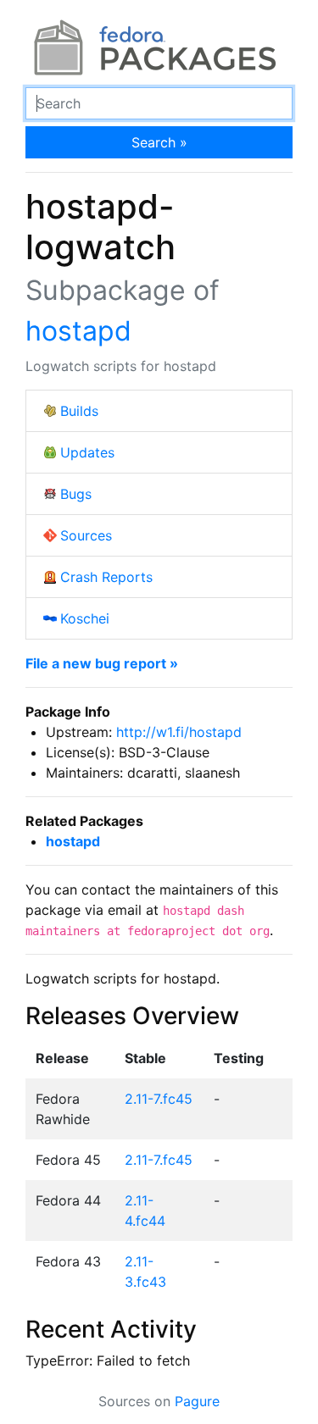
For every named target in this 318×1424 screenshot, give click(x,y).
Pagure (197, 1401)
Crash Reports (106, 576)
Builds (79, 410)
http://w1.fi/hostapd (179, 731)
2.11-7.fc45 (158, 1098)
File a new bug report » (101, 663)
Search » (159, 142)
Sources (86, 535)
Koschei (84, 618)
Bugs (76, 493)
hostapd (78, 330)
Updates (87, 452)
